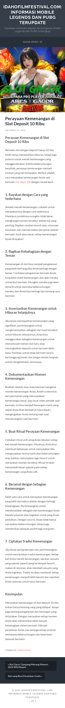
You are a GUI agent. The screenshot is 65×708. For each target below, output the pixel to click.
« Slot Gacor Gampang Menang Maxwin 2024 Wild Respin (28, 665)
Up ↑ (34, 701)
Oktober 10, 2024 (15, 130)
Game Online (24, 650)
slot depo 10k (23, 181)
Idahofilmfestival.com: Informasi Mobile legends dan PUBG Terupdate (32, 14)
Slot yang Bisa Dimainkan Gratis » (25, 676)
